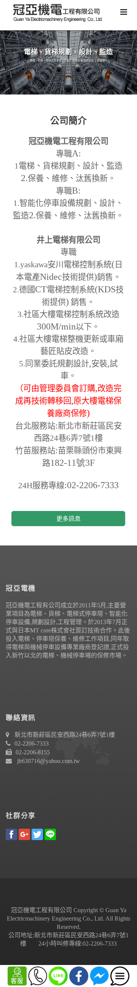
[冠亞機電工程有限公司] (55, 11)
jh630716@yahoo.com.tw (48, 761)
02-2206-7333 (31, 743)
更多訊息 (68, 519)
